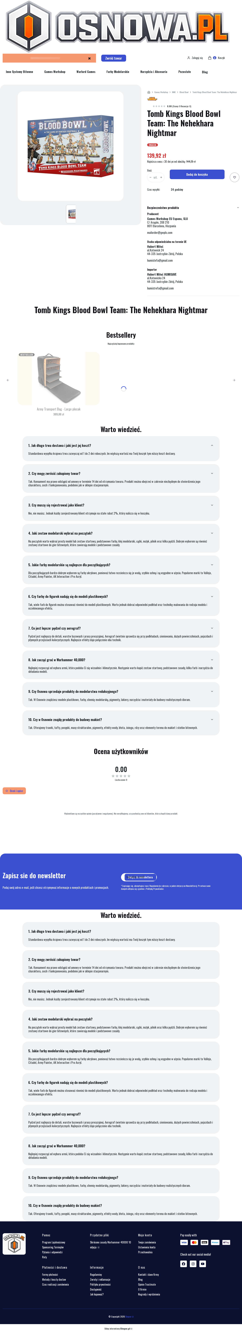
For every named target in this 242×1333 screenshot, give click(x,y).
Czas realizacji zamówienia (55, 1284)
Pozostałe (184, 71)
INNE (174, 92)
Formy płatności (50, 1275)
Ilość (149, 170)
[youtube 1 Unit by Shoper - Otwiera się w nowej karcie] (202, 1264)
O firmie (142, 1289)
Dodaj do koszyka (197, 174)
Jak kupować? (97, 1294)
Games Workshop (54, 71)
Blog (205, 72)
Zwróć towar (113, 58)
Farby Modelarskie (118, 71)
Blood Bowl (184, 92)
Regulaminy (96, 1275)
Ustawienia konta (146, 1247)
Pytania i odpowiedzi (52, 1252)
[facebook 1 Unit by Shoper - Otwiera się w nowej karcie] (183, 1264)
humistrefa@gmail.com (160, 288)
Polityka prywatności (100, 1284)
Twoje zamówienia (147, 1242)
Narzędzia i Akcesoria (153, 71)
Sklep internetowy (117, 1328)
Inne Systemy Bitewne (19, 71)
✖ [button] (89, 58)
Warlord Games (86, 71)
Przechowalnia (145, 1252)
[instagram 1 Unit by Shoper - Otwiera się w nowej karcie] (193, 1264)
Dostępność (96, 1289)
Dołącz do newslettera (140, 877)
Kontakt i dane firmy (148, 1275)
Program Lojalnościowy (53, 1242)
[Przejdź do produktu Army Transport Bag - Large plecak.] (58, 378)
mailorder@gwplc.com (159, 232)
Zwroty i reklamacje (100, 1279)
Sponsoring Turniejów (53, 1247)
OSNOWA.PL (148, 92)
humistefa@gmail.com (160, 260)
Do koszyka (58, 400)
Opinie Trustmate (147, 1284)
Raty (44, 1257)
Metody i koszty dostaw (54, 1279)
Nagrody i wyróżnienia (149, 1294)
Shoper (128, 1316)
